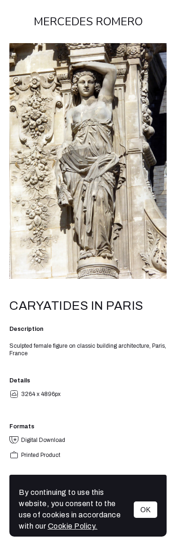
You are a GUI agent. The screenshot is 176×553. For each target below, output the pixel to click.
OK (145, 510)
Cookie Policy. (73, 526)
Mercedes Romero (88, 21)
